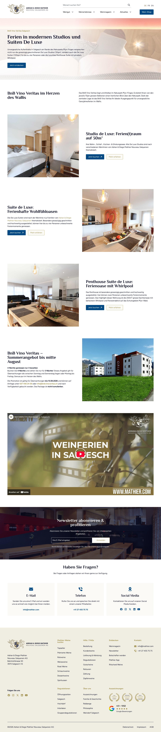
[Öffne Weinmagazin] (114, 12)
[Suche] (129, 6)
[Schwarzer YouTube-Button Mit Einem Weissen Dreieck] (138, 609)
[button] (80, 454)
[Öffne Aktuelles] (130, 12)
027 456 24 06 (26, 384)
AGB (98, 547)
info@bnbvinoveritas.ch (47, 384)
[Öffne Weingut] (72, 12)
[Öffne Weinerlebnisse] (94, 12)
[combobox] (95, 6)
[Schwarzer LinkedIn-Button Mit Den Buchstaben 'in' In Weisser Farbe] (134, 609)
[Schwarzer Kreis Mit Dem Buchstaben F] (121, 609)
